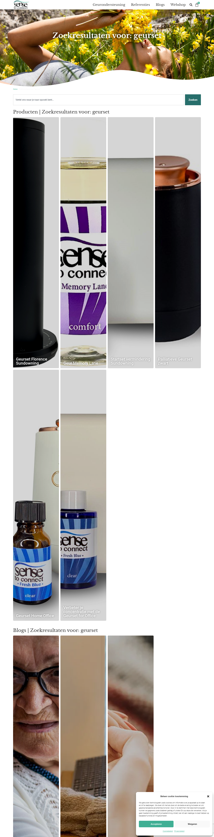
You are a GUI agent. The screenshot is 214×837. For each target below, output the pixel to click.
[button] (208, 796)
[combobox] (98, 99)
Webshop (178, 5)
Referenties (140, 5)
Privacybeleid (179, 831)
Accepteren (156, 824)
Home (15, 89)
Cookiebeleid (168, 831)
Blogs (160, 5)
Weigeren (192, 824)
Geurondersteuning (109, 5)
